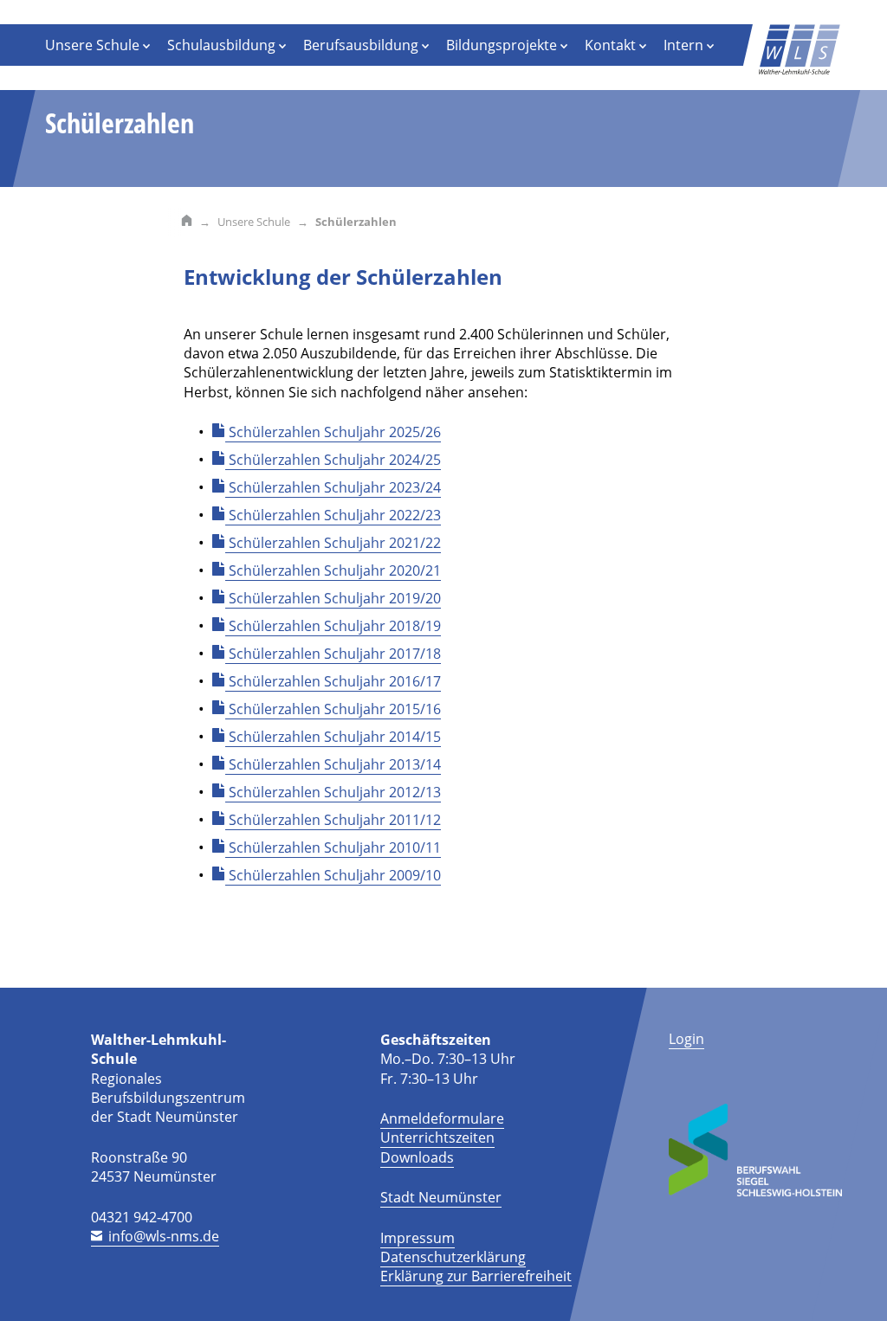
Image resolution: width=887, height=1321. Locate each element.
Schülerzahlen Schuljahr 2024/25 (335, 459)
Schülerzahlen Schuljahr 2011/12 (335, 819)
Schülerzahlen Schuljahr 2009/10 (335, 875)
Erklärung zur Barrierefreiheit (476, 1276)
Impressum (417, 1237)
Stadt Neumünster (441, 1197)
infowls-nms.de (163, 1236)
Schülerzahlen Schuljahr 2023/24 (335, 487)
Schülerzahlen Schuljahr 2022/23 (335, 515)
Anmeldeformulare (442, 1118)
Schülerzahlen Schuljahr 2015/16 (335, 708)
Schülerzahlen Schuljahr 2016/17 (335, 681)
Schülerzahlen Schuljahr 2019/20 (335, 598)
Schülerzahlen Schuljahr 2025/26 (335, 431)
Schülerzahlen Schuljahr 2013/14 (335, 764)
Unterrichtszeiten (437, 1137)
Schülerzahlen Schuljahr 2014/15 (335, 736)
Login (686, 1038)
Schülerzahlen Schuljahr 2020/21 (335, 570)
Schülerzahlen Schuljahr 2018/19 (335, 625)
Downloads (417, 1157)
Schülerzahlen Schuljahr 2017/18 (335, 653)
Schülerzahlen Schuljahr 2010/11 (335, 847)
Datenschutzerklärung (453, 1256)
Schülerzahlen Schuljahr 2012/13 (335, 792)
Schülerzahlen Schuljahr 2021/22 (335, 542)
